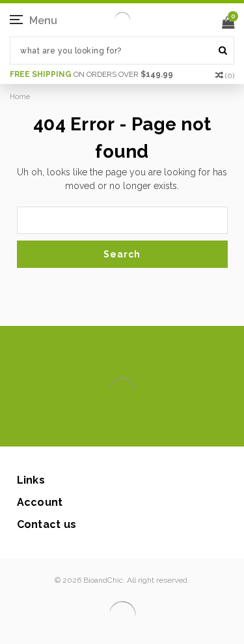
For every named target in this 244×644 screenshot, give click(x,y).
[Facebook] (78, 427)
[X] (99, 427)
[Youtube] (162, 427)
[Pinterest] (141, 427)
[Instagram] (120, 427)
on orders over (91, 74)
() (229, 75)
